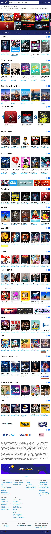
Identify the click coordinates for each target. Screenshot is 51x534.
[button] (1, 21)
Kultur (3, 317)
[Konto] (46, 3)
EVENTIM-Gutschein (7, 32)
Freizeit (3, 336)
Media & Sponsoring (31, 487)
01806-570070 (40, 527)
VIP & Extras (5, 207)
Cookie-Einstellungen (6, 487)
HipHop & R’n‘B (6, 270)
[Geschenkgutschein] (9, 183)
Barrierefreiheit (4, 489)
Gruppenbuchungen (43, 492)
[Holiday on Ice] (28, 17)
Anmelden (42, 532)
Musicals (36, 32)
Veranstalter (29, 484)
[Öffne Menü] (49, 3)
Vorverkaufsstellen (43, 485)
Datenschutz (4, 485)
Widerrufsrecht (4, 492)
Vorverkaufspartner (31, 485)
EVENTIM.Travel (5, 507)
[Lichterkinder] (45, 17)
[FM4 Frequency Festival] (38, 17)
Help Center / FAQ (43, 482)
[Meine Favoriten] (42, 2)
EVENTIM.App (4, 499)
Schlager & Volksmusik (9, 382)
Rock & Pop (5, 189)
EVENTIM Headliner (6, 503)
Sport (3, 401)
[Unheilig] (7, 26)
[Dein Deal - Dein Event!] (42, 183)
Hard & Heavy (6, 288)
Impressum (3, 490)
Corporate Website (18, 482)
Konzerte (27, 32)
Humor (3, 252)
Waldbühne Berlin (5, 509)
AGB (2, 484)
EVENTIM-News (43, 484)
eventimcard (4, 504)
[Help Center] (25, 469)
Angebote (18, 32)
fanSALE (3, 506)
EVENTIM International (6, 482)
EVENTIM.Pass (4, 501)
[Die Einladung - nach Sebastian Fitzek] (42, 26)
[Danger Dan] (28, 26)
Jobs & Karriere (17, 484)
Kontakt (28, 482)
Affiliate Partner (30, 489)
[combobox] (22, 2)
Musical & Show (7, 228)
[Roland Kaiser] (7, 17)
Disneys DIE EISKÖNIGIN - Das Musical (17, 508)
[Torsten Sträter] (17, 26)
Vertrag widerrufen (5, 493)
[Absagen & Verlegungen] (25, 183)
